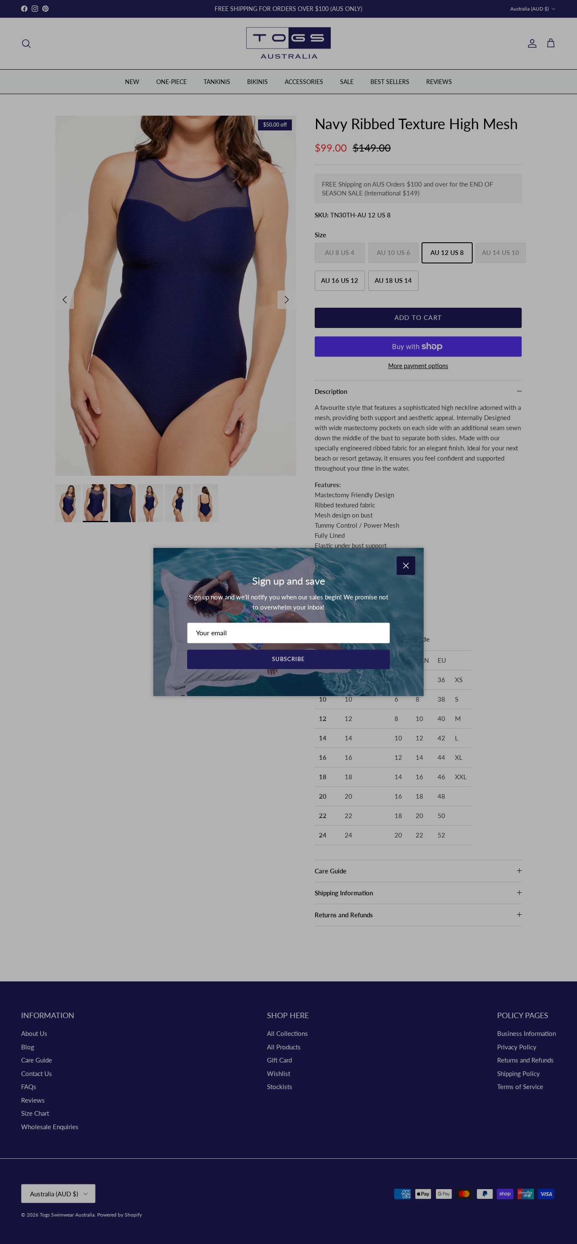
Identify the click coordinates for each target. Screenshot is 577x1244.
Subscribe (288, 659)
